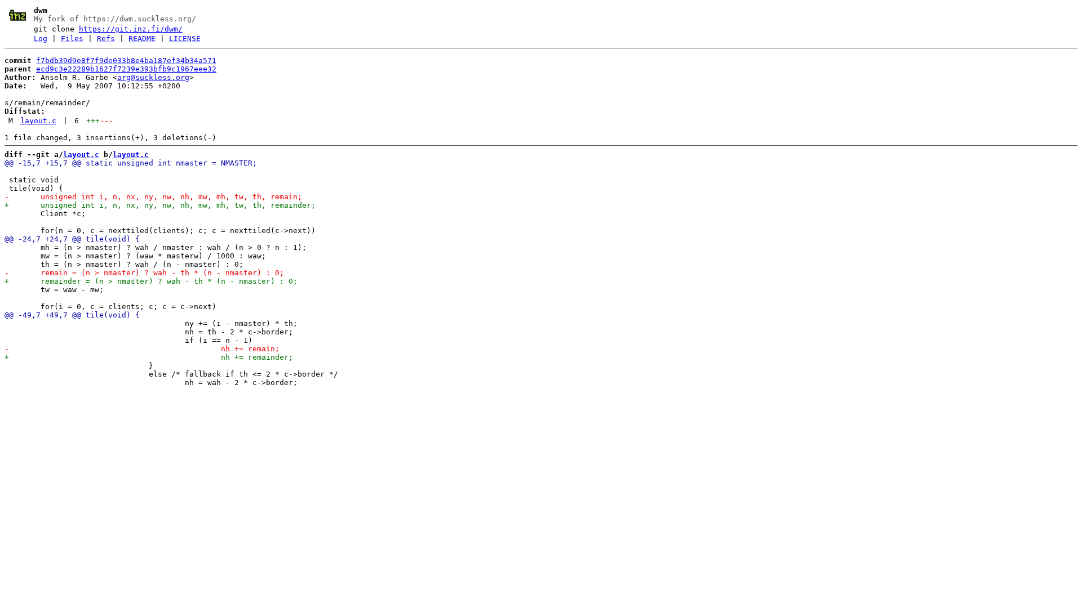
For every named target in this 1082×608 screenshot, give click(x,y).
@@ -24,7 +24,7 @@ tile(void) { (72, 239)
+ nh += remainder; (149, 357)
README (142, 38)
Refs (106, 38)
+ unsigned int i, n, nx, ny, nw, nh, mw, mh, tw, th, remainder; (160, 205)
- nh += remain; (142, 349)
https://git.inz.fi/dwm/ (131, 29)
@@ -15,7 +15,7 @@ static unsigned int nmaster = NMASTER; (131, 163)
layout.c (38, 121)
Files (72, 38)
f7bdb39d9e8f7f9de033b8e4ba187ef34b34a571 (126, 60)
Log (40, 38)
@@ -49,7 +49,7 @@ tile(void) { (72, 315)
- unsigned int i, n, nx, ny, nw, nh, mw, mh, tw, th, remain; (153, 197)
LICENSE (185, 38)
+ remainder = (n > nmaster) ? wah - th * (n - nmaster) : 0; (151, 281)
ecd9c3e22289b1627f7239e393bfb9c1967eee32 (126, 69)
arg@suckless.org (153, 77)
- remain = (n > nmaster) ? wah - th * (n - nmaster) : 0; (144, 273)
